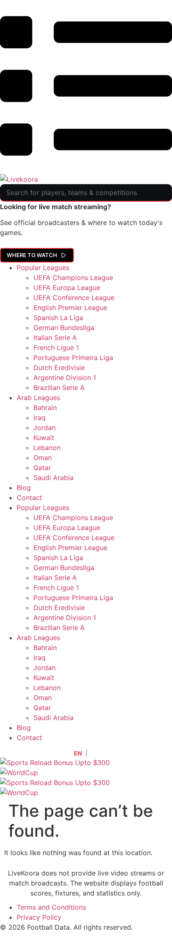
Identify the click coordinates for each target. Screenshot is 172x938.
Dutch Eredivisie (59, 367)
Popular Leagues (43, 267)
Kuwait (43, 437)
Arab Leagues (38, 397)
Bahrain (45, 407)
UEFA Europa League (66, 287)
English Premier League (70, 307)
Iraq (39, 417)
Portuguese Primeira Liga (73, 357)
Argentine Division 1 (64, 377)
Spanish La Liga (58, 317)
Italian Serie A (55, 337)
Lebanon (47, 447)
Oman (42, 457)
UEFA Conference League (73, 297)
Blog (24, 487)
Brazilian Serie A (59, 387)
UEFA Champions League (73, 277)
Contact (29, 497)
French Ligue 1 (56, 347)
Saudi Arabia (53, 477)
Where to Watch (32, 255)
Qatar (42, 467)
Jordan (44, 427)
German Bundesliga (63, 327)
